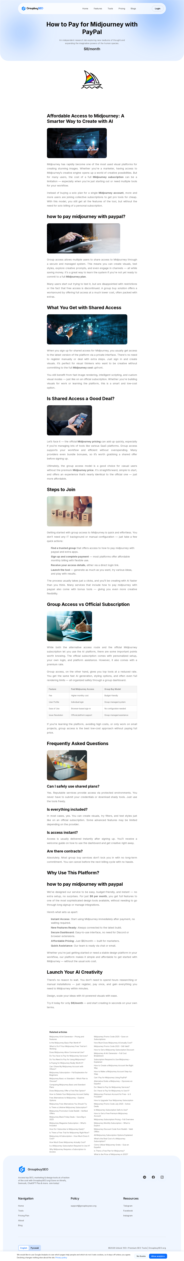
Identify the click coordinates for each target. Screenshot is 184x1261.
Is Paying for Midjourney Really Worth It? (66, 1063)
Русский (35, 1248)
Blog (20, 1225)
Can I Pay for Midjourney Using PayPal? (110, 1077)
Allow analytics (158, 1256)
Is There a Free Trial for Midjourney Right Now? (69, 1133)
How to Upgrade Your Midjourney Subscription (113, 1100)
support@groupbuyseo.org (83, 1206)
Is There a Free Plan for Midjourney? (109, 1151)
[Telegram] (144, 1177)
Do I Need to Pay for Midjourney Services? (112, 1087)
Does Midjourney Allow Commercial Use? (66, 1052)
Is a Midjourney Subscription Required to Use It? (69, 1146)
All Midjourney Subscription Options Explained (113, 1135)
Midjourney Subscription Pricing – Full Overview (114, 1119)
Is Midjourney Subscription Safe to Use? (111, 1110)
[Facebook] (153, 1177)
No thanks (141, 1256)
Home (85, 8)
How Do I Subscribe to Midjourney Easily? (66, 1129)
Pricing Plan (23, 1215)
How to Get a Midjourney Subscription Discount (114, 1050)
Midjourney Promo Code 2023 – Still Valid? (112, 1046)
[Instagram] (162, 1177)
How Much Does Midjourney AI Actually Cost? (113, 1043)
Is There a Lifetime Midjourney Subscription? (68, 1107)
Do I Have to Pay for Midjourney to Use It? (111, 1091)
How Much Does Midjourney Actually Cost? (67, 1142)
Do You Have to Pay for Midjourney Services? (68, 1056)
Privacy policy (61, 1257)
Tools (110, 8)
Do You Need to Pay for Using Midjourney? (67, 1059)
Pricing (122, 8)
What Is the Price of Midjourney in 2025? (111, 1154)
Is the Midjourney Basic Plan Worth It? (65, 1043)
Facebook (128, 1210)
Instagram (128, 1215)
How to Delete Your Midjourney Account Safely (69, 1094)
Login (157, 8)
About (21, 1220)
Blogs (133, 8)
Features (98, 8)
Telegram (127, 1206)
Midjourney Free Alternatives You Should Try (68, 1104)
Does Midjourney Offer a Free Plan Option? (67, 1091)
